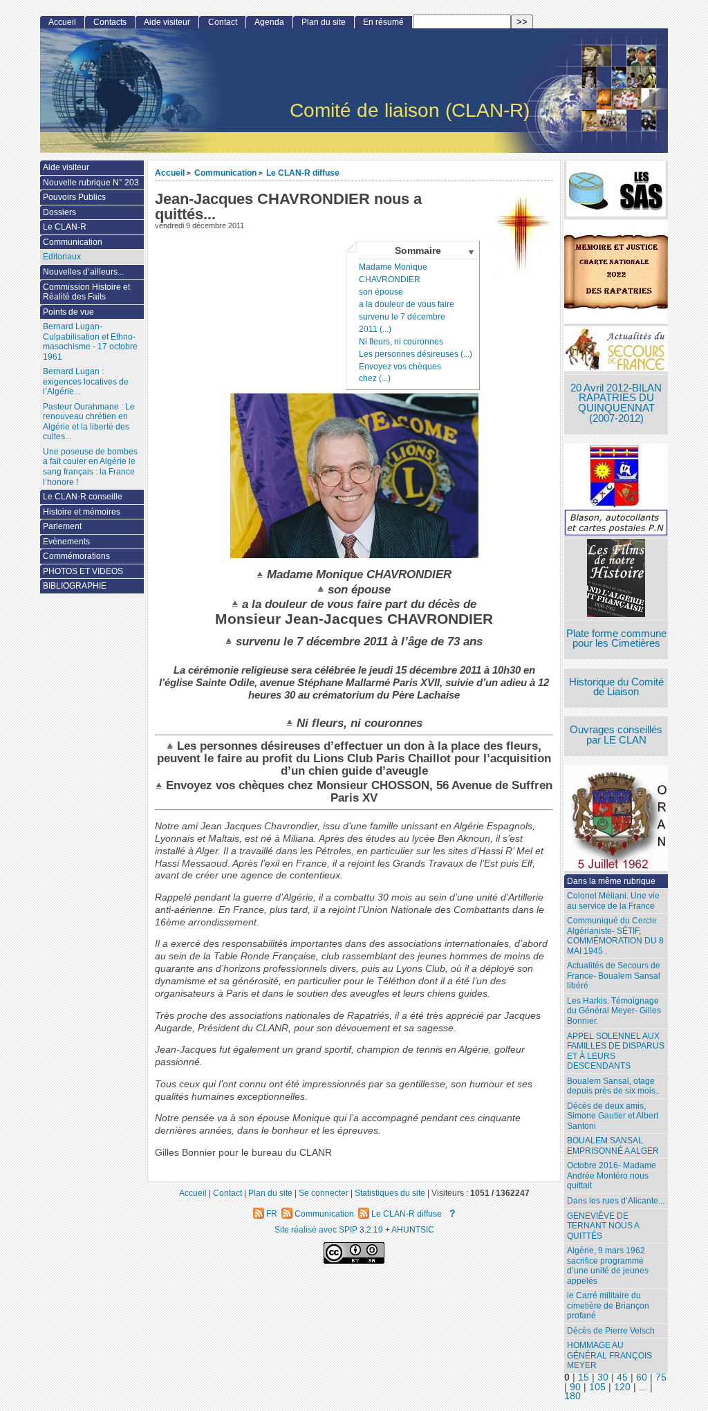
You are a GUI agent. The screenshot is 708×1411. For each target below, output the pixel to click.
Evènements (66, 541)
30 (602, 1377)
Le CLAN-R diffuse (302, 172)
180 (572, 1396)
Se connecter (323, 1192)
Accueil (170, 172)
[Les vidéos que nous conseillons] (616, 579)
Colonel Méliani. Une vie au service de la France (613, 901)
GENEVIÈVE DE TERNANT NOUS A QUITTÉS (603, 1226)
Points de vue (68, 312)
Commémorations (76, 556)
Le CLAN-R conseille (82, 496)
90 (575, 1387)
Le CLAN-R (64, 227)
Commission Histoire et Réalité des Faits (86, 292)
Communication (225, 172)
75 (661, 1377)
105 (597, 1387)
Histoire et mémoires (81, 512)
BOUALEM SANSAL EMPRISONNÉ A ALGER (613, 1146)
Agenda (269, 22)
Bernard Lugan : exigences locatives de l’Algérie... (86, 381)
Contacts (110, 22)
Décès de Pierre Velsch (611, 1331)
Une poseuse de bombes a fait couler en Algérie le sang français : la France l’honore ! (90, 467)
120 (622, 1387)
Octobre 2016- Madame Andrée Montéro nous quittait (611, 1175)
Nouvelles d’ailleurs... (83, 272)
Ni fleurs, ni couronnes (401, 342)
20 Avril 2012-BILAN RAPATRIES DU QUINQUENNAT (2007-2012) (616, 403)
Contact (222, 22)
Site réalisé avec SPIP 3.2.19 (328, 1229)
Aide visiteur (167, 22)
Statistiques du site (390, 1192)
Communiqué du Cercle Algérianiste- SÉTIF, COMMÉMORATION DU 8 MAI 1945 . (615, 936)
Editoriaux (62, 256)
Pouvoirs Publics (74, 197)
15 (583, 1377)
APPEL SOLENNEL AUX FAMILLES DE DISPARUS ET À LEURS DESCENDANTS (615, 1051)
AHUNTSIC (412, 1229)
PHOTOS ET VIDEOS (83, 571)
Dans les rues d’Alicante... (615, 1201)
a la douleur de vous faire (406, 304)
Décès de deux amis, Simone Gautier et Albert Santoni (612, 1116)
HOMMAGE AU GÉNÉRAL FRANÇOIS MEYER (609, 1355)
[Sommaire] (262, 574)
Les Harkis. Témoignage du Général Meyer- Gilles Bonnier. (614, 1011)
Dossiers (59, 212)
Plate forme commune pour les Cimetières (616, 639)
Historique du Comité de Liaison (616, 687)
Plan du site (323, 22)
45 (622, 1377)
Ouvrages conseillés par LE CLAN (616, 735)
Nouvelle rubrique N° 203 (91, 182)
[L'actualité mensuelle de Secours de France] (616, 350)
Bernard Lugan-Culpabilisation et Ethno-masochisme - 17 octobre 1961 (90, 342)
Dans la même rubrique (611, 881)
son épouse (381, 292)
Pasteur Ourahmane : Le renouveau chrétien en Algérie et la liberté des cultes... (89, 422)
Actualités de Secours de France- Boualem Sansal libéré (613, 975)
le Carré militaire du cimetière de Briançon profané (608, 1305)
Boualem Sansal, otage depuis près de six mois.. (613, 1086)
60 (641, 1377)
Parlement (62, 526)
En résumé (383, 22)
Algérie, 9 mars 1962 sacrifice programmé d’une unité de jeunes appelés (608, 1266)
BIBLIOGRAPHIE (74, 586)
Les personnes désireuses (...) (415, 354)
